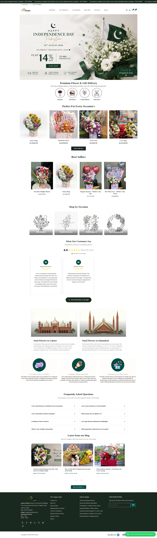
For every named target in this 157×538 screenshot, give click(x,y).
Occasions (76, 10)
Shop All (97, 10)
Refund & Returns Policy (57, 513)
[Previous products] (31, 180)
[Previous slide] (76, 480)
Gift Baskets (64, 10)
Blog (106, 10)
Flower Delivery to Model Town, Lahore (90, 513)
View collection (78, 148)
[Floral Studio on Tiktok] (23, 526)
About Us (52, 503)
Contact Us (53, 500)
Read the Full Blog (39, 473)
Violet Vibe (93, 140)
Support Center (54, 516)
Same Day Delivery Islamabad (88, 503)
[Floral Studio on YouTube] (43, 522)
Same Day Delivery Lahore (87, 500)
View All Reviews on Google (80, 300)
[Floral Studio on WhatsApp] (34, 522)
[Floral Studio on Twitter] (26, 522)
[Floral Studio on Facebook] (22, 522)
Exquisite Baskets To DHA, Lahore (89, 508)
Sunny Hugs (34, 140)
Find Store (25, 4)
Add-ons (87, 10)
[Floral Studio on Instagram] (38, 522)
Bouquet (52, 10)
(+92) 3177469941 (37, 4)
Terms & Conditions (56, 511)
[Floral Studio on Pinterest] (30, 522)
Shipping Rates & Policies (57, 508)
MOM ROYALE (63, 140)
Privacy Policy (54, 506)
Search (52, 519)
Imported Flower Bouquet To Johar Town (91, 511)
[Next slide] (81, 480)
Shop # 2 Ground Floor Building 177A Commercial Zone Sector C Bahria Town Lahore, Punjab (34, 505)
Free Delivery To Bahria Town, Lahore (90, 506)
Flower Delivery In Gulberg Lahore (89, 516)
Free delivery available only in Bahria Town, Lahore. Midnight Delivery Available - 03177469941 (52, 1)
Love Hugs (123, 140)
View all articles (77, 487)
